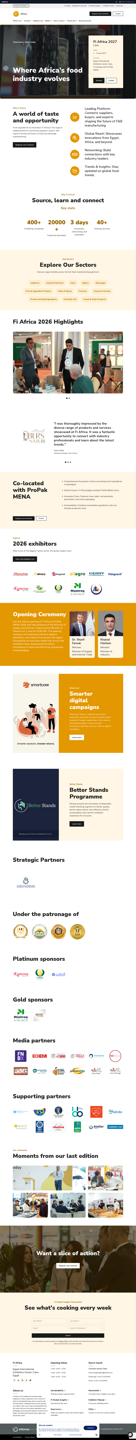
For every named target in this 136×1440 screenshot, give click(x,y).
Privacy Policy (63, 1341)
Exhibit (118, 14)
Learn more (76, 737)
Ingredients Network (79, 6)
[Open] (102, 1328)
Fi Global (67, 6)
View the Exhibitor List (24, 559)
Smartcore (119, 6)
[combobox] (84, 1328)
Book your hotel (85, 21)
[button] (130, 1435)
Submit (68, 1335)
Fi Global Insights (94, 6)
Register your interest (100, 14)
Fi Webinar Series (108, 6)
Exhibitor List (38, 21)
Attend (99, 80)
